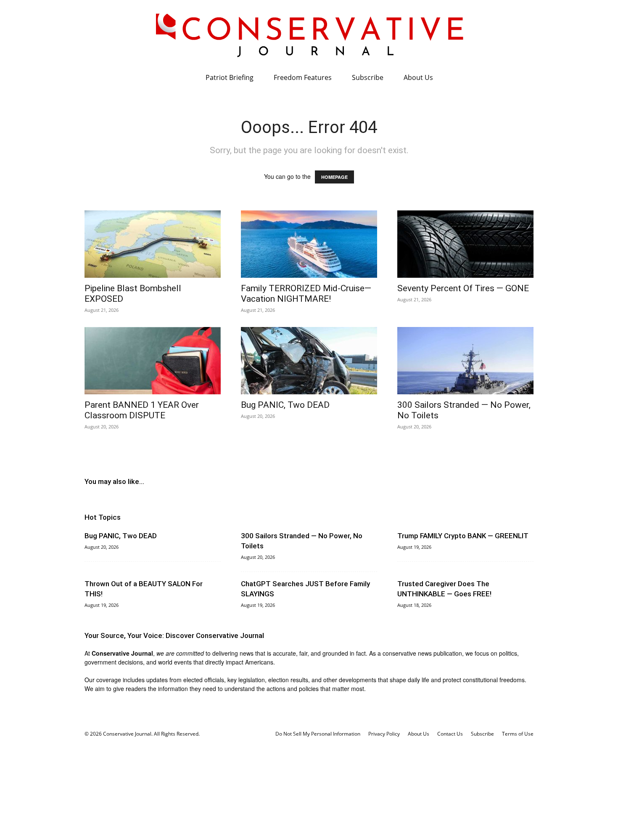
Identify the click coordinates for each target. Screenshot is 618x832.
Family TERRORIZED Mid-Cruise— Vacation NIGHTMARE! (306, 293)
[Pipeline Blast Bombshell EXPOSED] (153, 244)
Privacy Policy (384, 733)
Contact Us (450, 733)
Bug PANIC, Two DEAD (285, 405)
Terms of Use (517, 733)
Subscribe (367, 77)
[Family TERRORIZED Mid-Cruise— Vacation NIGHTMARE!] (309, 244)
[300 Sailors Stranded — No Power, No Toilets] (465, 360)
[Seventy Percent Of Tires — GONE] (465, 244)
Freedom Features (303, 77)
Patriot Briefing (230, 77)
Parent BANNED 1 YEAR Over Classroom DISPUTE (142, 410)
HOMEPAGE (334, 177)
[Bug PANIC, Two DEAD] (309, 360)
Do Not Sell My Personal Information (317, 733)
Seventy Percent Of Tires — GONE (463, 288)
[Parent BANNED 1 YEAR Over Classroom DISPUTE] (153, 360)
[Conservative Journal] (309, 33)
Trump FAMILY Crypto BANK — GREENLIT (462, 536)
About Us (418, 77)
